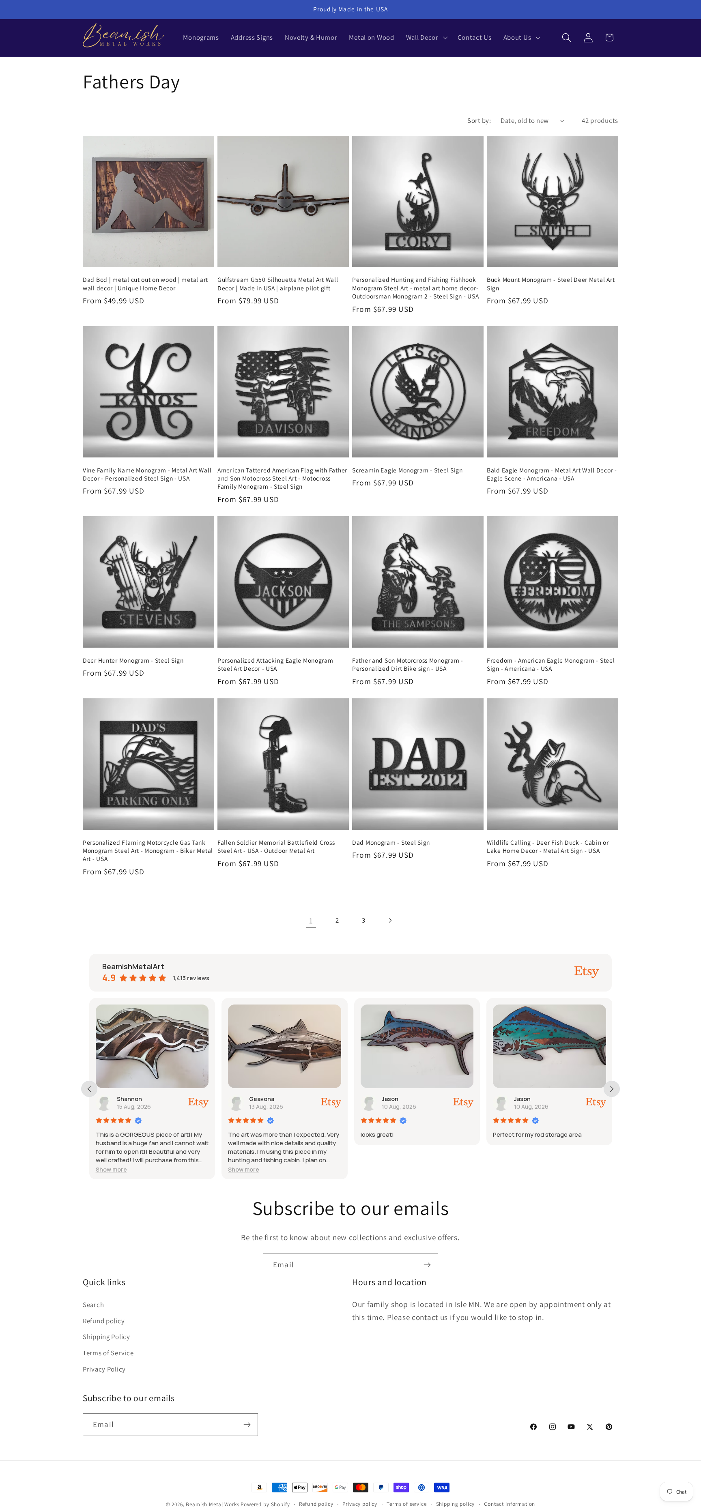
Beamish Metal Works (212, 1504)
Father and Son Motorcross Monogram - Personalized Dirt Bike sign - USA (407, 664)
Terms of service (406, 1503)
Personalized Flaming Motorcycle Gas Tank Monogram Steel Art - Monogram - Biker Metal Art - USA (148, 850)
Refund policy (104, 1320)
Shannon (129, 1098)
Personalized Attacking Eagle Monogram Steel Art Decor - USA (275, 664)
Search (93, 1304)
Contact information (509, 1503)
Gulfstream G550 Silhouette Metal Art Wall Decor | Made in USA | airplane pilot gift (277, 283)
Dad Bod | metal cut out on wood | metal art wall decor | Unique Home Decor (145, 283)
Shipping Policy (106, 1336)
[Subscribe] (427, 1265)
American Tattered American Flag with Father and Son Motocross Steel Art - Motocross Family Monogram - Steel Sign (282, 478)
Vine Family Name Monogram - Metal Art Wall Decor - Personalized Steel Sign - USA (147, 474)
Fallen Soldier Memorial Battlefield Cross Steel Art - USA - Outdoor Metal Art (276, 846)
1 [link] (311, 920)
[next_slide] (612, 1089)
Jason (390, 1098)
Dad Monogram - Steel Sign (391, 842)
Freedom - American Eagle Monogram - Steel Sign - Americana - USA (551, 664)
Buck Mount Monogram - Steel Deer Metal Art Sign (551, 283)
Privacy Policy (104, 1369)
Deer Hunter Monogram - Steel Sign (133, 660)
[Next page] (390, 920)
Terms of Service (108, 1352)
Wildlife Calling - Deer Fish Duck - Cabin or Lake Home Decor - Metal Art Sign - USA (548, 846)
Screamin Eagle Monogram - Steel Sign (407, 470)
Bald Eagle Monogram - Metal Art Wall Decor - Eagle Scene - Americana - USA (552, 474)
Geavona (261, 1098)
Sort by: (479, 120)
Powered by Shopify (265, 1504)
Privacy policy (359, 1503)
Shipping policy (455, 1503)
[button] (426, 38)
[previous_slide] (89, 1089)
